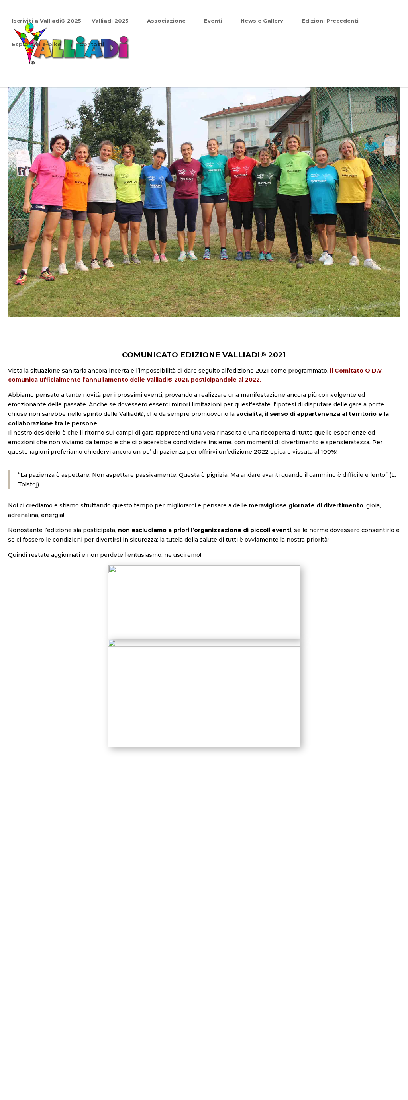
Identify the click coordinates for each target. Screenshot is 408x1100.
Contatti (91, 44)
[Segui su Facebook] (284, 999)
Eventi (213, 21)
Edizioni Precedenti (330, 21)
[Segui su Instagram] (307, 999)
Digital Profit (333, 1068)
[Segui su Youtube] (330, 999)
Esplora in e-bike (36, 44)
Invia (172, 1036)
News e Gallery (262, 21)
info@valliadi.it (307, 892)
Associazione (166, 21)
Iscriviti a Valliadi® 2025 (46, 21)
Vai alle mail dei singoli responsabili (307, 918)
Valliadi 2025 (110, 21)
